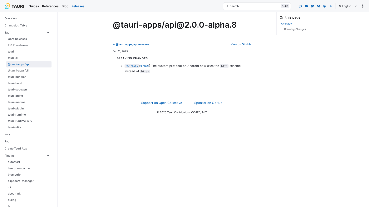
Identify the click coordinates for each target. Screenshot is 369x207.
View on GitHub (241, 44)
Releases (78, 6)
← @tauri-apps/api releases (131, 44)
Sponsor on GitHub (208, 103)
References (50, 6)
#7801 (144, 66)
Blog (65, 6)
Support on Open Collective (161, 103)
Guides (34, 6)
